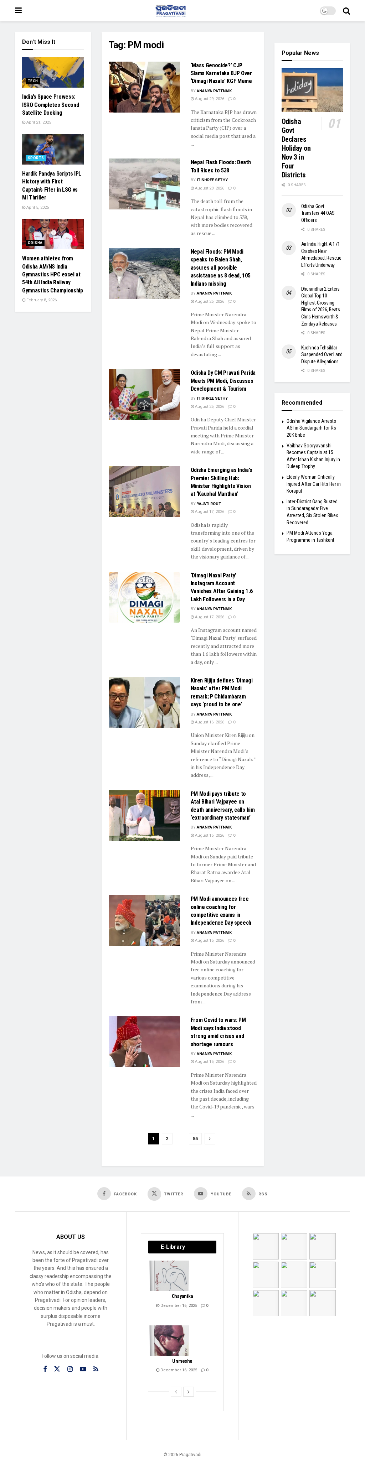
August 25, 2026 (209, 406)
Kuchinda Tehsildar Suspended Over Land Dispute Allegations (322, 354)
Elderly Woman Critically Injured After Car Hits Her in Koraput (314, 484)
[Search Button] (346, 11)
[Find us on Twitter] (57, 1369)
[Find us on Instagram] (70, 1369)
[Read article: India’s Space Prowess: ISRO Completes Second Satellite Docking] (53, 72)
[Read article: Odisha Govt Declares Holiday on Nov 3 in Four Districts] (312, 90)
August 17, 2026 (209, 511)
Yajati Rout (209, 504)
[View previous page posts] (176, 1392)
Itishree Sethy (212, 180)
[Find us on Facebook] (45, 1369)
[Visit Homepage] (170, 11)
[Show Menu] (18, 10)
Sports (36, 158)
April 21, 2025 (38, 122)
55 (195, 1138)
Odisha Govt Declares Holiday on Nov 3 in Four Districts (296, 148)
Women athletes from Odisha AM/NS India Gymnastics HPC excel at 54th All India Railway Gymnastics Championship (52, 274)
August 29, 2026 (209, 99)
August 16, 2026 (209, 722)
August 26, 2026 (209, 301)
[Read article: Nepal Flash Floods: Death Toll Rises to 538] (144, 184)
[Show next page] (210, 1138)
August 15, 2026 (209, 940)
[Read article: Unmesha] (169, 1340)
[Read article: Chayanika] (169, 1276)
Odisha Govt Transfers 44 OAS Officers (318, 213)
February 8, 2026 (41, 300)
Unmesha (182, 1361)
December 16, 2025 (178, 1305)
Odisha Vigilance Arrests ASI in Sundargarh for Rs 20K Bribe (311, 428)
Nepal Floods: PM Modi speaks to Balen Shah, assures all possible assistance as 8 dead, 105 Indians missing (221, 267)
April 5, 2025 (37, 207)
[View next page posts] (188, 1392)
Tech (33, 81)
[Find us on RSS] (95, 1369)
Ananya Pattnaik (214, 91)
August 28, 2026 (209, 188)
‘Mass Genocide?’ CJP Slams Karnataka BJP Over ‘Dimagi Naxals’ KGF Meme (221, 73)
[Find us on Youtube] (83, 1369)
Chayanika (182, 1296)
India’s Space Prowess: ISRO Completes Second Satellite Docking (50, 104)
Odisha (35, 243)
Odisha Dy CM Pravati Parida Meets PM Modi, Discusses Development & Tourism (223, 380)
